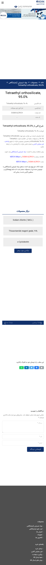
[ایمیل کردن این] (41, 367)
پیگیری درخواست (37, 554)
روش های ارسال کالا (36, 560)
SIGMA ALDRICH (28, 157)
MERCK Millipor (15, 157)
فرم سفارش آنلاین (38, 144)
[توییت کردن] (31, 367)
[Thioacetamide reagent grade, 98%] (23, 231)
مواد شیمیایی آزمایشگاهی (18, 152)
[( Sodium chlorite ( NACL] (23, 220)
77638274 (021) (25, 6)
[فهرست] (2, 2)
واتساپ (7, 141)
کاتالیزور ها (39, 538)
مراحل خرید (38, 549)
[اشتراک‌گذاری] (36, 367)
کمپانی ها (39, 532)
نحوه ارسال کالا (37, 557)
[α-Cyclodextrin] (23, 242)
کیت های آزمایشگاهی (35, 529)
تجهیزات (39, 535)
